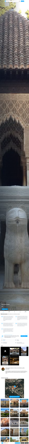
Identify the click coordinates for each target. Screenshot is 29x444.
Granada (4, 340)
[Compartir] (12, 309)
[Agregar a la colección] (9, 309)
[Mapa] (10, 309)
